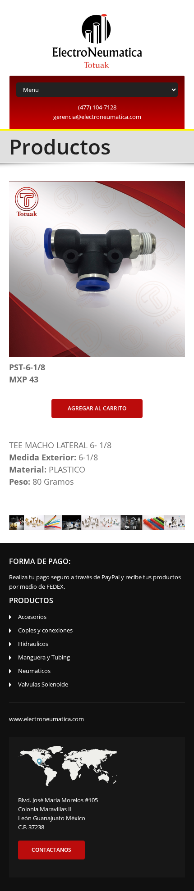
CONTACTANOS (51, 850)
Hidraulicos (33, 644)
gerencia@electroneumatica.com (97, 117)
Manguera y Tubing (44, 657)
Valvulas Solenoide (43, 684)
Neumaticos (34, 671)
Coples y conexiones (45, 630)
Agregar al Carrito (97, 408)
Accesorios (32, 617)
